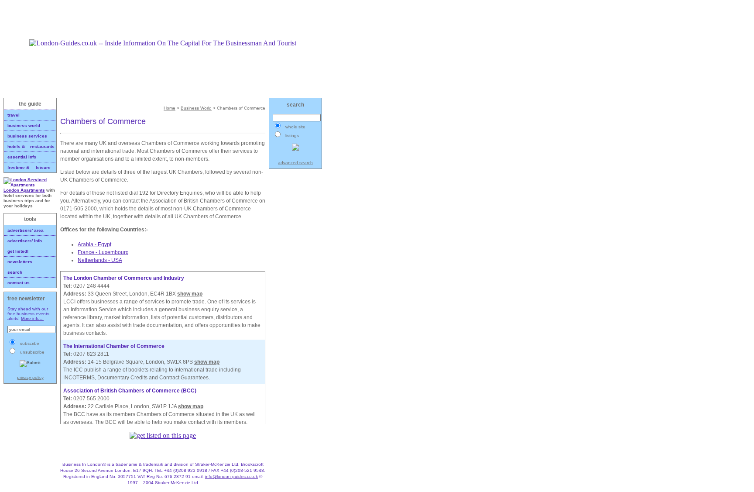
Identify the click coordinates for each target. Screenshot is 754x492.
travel (13, 115)
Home (169, 108)
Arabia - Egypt (94, 244)
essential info (21, 157)
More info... (32, 318)
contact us (18, 282)
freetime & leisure (29, 167)
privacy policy (30, 377)
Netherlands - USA (100, 260)
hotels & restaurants (31, 146)
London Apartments (24, 190)
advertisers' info (24, 240)
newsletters (19, 261)
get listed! (17, 251)
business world (23, 125)
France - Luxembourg (103, 252)
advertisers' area (25, 230)
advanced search (295, 162)
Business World (196, 108)
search (14, 272)
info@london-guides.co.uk (231, 476)
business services (27, 136)
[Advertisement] (163, 19)
